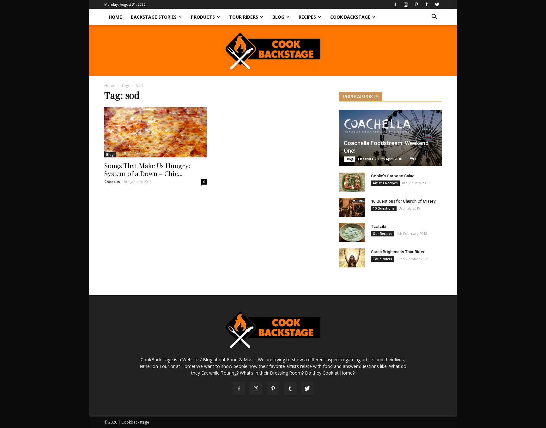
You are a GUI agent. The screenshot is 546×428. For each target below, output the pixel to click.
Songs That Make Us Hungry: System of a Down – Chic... (147, 169)
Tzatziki (378, 226)
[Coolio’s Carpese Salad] (352, 182)
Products (203, 17)
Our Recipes (382, 233)
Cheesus (112, 181)
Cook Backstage (350, 17)
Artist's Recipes (385, 183)
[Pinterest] (416, 4)
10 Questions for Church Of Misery (403, 201)
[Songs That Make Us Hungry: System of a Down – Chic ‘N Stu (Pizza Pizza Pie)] (155, 132)
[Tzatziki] (352, 232)
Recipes (307, 17)
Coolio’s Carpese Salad (393, 176)
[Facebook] (395, 4)
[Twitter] (437, 4)
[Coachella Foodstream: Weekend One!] (390, 138)
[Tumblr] (426, 4)
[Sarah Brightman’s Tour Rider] (352, 257)
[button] (434, 18)
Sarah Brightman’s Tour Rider (398, 251)
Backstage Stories (154, 17)
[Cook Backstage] (273, 51)
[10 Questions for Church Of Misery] (352, 207)
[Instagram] (405, 4)
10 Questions (384, 208)
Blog (278, 17)
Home (115, 17)
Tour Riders (243, 17)
